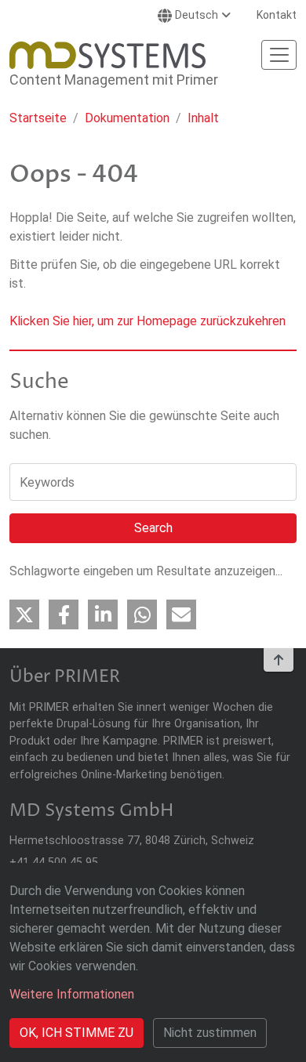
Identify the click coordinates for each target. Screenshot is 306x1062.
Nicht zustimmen (210, 1032)
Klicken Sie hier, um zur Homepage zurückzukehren (147, 321)
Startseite (38, 118)
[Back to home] (107, 55)
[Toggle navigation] (279, 55)
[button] (24, 614)
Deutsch (196, 15)
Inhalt (203, 118)
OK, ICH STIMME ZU (76, 1032)
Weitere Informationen (71, 994)
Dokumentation (127, 118)
